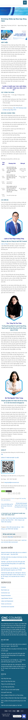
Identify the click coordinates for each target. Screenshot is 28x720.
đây (2, 454)
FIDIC (20, 498)
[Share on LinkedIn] (19, 493)
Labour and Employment (7, 601)
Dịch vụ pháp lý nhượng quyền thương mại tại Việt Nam (13, 701)
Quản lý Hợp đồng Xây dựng (8, 681)
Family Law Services (6, 604)
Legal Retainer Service (6, 598)
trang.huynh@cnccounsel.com (11, 482)
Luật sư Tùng (4, 244)
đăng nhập (10, 537)
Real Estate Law (5, 590)
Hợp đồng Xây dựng (6, 678)
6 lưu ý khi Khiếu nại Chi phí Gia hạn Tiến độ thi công (7, 506)
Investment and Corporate (7, 606)
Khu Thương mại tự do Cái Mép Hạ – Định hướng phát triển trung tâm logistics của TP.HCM (13, 569)
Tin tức (7, 9)
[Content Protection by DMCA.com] (6, 491)
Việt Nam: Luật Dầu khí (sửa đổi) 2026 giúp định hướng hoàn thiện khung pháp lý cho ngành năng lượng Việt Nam (13, 563)
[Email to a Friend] (16, 493)
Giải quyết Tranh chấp (6, 692)
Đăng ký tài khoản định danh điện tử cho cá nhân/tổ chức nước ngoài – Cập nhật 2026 (13, 553)
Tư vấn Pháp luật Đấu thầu (7, 687)
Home (2, 9)
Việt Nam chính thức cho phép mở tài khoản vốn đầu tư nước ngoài (14, 558)
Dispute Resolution (6, 595)
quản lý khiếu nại (7, 500)
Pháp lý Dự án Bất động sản (8, 684)
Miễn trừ (14, 715)
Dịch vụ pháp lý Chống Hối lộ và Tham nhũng (12, 695)
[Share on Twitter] (14, 493)
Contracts (3, 587)
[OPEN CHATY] (24, 716)
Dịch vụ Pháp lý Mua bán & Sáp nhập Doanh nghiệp (13, 698)
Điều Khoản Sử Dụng (20, 715)
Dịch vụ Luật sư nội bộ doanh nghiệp (10, 689)
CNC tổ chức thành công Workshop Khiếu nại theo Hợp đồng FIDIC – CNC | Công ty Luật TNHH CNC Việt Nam (14, 520)
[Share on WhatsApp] (9, 493)
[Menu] (25, 3)
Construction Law (5, 592)
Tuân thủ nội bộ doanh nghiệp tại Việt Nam (11, 705)
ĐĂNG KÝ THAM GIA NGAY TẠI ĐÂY (10, 457)
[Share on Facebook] (11, 493)
